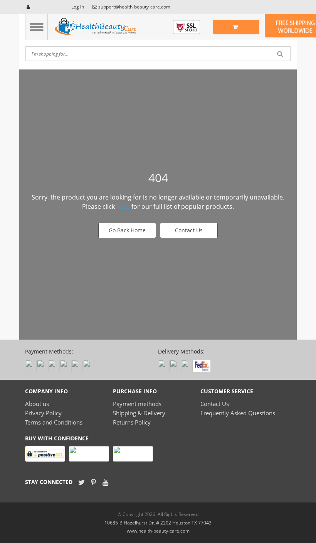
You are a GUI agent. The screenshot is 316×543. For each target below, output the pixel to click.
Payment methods (137, 404)
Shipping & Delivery (139, 413)
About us (37, 404)
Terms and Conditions (53, 422)
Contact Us (189, 230)
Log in (77, 6)
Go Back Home (127, 230)
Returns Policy (132, 422)
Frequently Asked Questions (237, 413)
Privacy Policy (43, 413)
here (123, 206)
